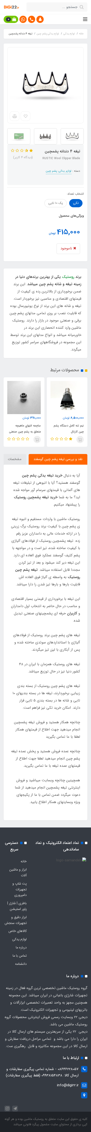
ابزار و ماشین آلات (18, 872)
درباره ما (21, 947)
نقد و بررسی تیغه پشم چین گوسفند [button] (58, 459)
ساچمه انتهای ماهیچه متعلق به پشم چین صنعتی (25, 428)
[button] (40, 19)
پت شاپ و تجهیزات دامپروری (19, 889)
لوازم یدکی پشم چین (58, 171)
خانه (24, 861)
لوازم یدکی (19, 939)
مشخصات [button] (14, 459)
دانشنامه (21, 964)
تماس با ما (20, 955)
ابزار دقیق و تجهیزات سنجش (16, 920)
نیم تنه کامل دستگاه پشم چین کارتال (69, 428)
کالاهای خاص (17, 931)
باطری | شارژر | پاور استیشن (17, 906)
